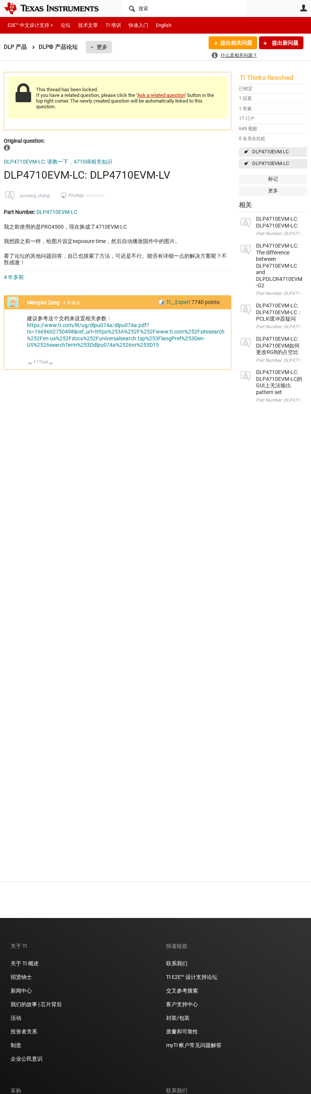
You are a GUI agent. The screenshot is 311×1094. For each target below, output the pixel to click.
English (163, 25)
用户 (303, 8)
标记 (273, 179)
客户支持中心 (182, 1004)
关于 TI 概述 (25, 963)
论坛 (66, 25)
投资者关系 (24, 1032)
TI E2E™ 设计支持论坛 (191, 977)
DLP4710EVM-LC (270, 163)
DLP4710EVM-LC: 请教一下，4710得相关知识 (58, 162)
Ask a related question (161, 95)
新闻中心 (21, 991)
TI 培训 (113, 25)
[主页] (57, 8)
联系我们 (176, 963)
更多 (102, 47)
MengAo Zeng (44, 302)
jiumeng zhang (35, 195)
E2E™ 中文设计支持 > (30, 25)
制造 (16, 1045)
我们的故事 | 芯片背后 (36, 1004)
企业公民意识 (26, 1059)
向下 (51, 364)
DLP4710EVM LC (270, 151)
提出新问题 (284, 43)
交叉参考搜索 (182, 991)
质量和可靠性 (182, 1032)
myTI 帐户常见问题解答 (193, 1045)
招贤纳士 (21, 977)
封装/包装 (178, 1018)
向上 (30, 364)
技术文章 (88, 25)
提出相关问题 (236, 43)
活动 (16, 1018)
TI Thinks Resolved (267, 77)
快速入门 (138, 25)
